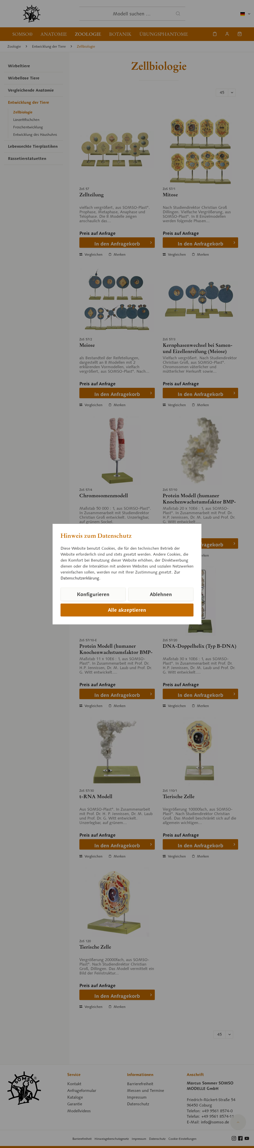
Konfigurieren (93, 594)
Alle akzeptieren (127, 610)
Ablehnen (161, 594)
